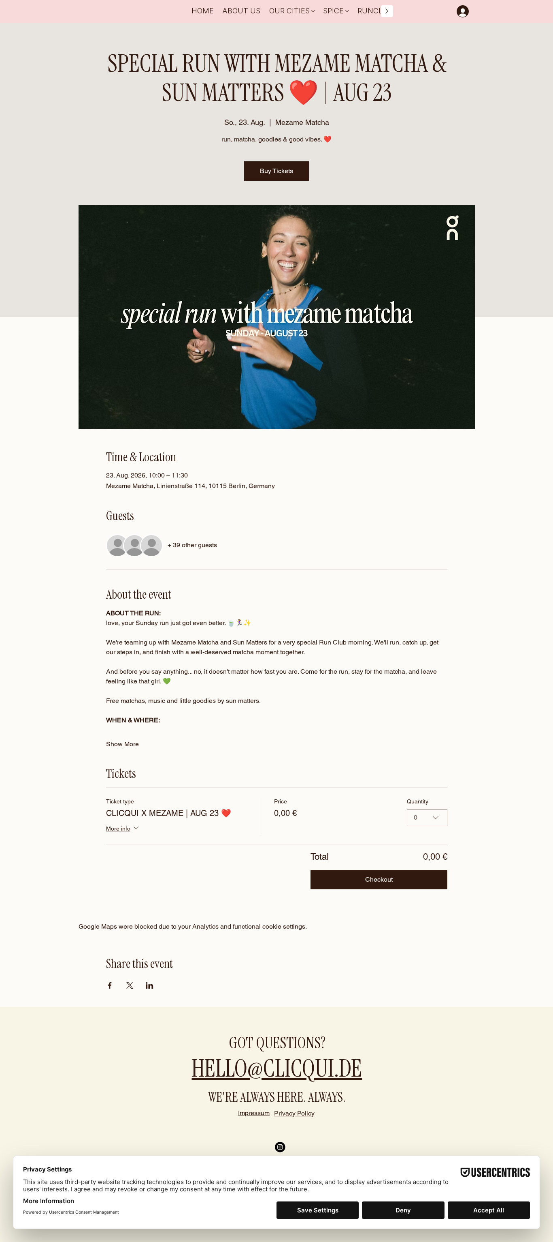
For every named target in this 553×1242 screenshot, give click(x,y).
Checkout (379, 879)
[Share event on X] (130, 985)
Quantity (417, 801)
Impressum (254, 1113)
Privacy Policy (294, 1113)
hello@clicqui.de (276, 1068)
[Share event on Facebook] (110, 985)
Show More (122, 744)
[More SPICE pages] (347, 11)
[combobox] (427, 817)
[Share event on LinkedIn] (149, 985)
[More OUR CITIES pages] (313, 11)
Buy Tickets (276, 171)
